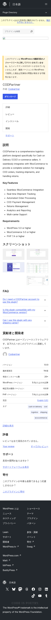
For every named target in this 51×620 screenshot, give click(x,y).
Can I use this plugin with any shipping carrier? (17, 321)
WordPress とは (11, 508)
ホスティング (9, 518)
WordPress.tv (11, 546)
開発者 (6, 541)
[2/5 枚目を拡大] (20, 265)
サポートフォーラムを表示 (16, 467)
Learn (5, 532)
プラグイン (32, 518)
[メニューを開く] (46, 4)
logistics (34, 412)
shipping (43, 412)
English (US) (42, 400)
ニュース (7, 513)
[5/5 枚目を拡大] (44, 279)
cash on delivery (35, 407)
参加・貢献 (32, 532)
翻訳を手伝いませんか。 (33, 21)
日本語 (12, 582)
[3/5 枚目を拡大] (44, 252)
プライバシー (9, 523)
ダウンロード (10, 96)
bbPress (8, 565)
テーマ (30, 513)
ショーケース (33, 508)
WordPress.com (12, 555)
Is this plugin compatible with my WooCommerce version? (19, 311)
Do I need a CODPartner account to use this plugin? (21, 300)
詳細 (8, 107)
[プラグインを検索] (31, 31)
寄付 (30, 541)
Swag (31, 546)
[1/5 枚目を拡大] (20, 252)
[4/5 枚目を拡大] (44, 265)
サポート (9, 135)
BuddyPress (10, 570)
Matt (6, 560)
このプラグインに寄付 (13, 491)
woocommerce (41, 418)
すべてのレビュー (39, 446)
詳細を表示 (8, 425)
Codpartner (14, 89)
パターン (31, 523)
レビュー (10, 114)
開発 (8, 128)
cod (45, 407)
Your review (8, 446)
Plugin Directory (10, 12)
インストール (12, 121)
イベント (31, 537)
